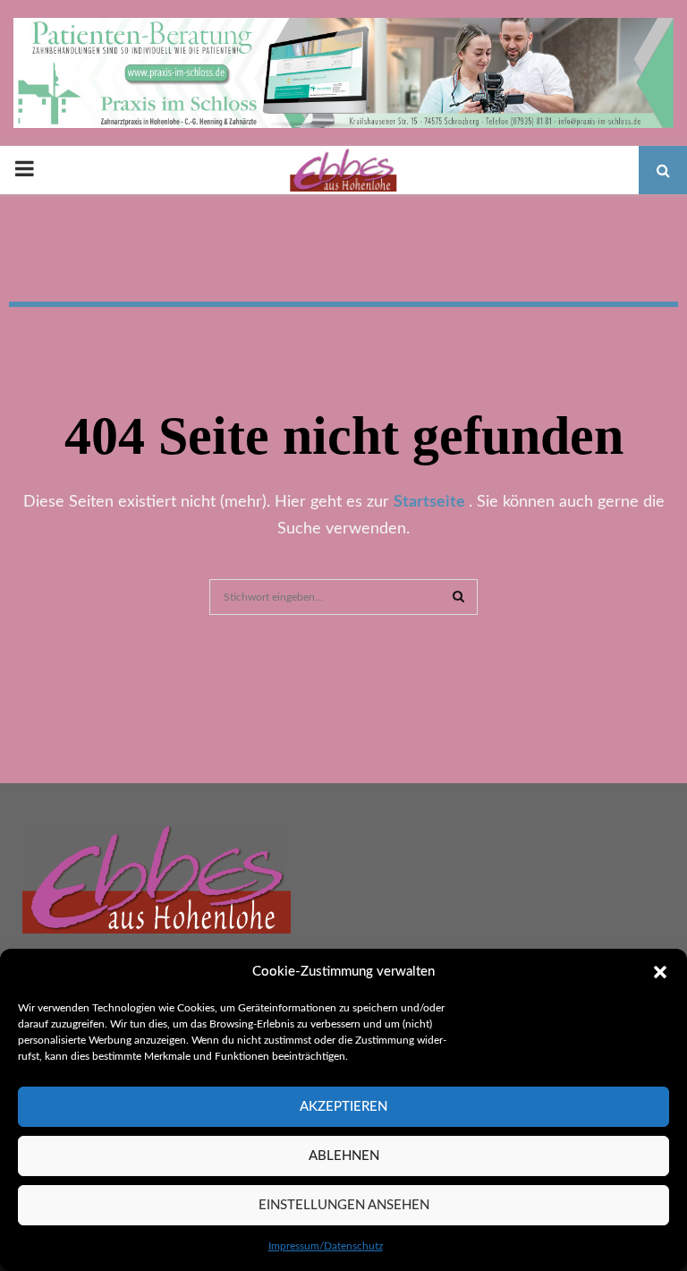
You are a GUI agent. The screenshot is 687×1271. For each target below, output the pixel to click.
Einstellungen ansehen (344, 1205)
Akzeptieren (343, 1106)
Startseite (431, 502)
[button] (660, 972)
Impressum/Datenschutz (325, 1246)
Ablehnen (344, 1156)
